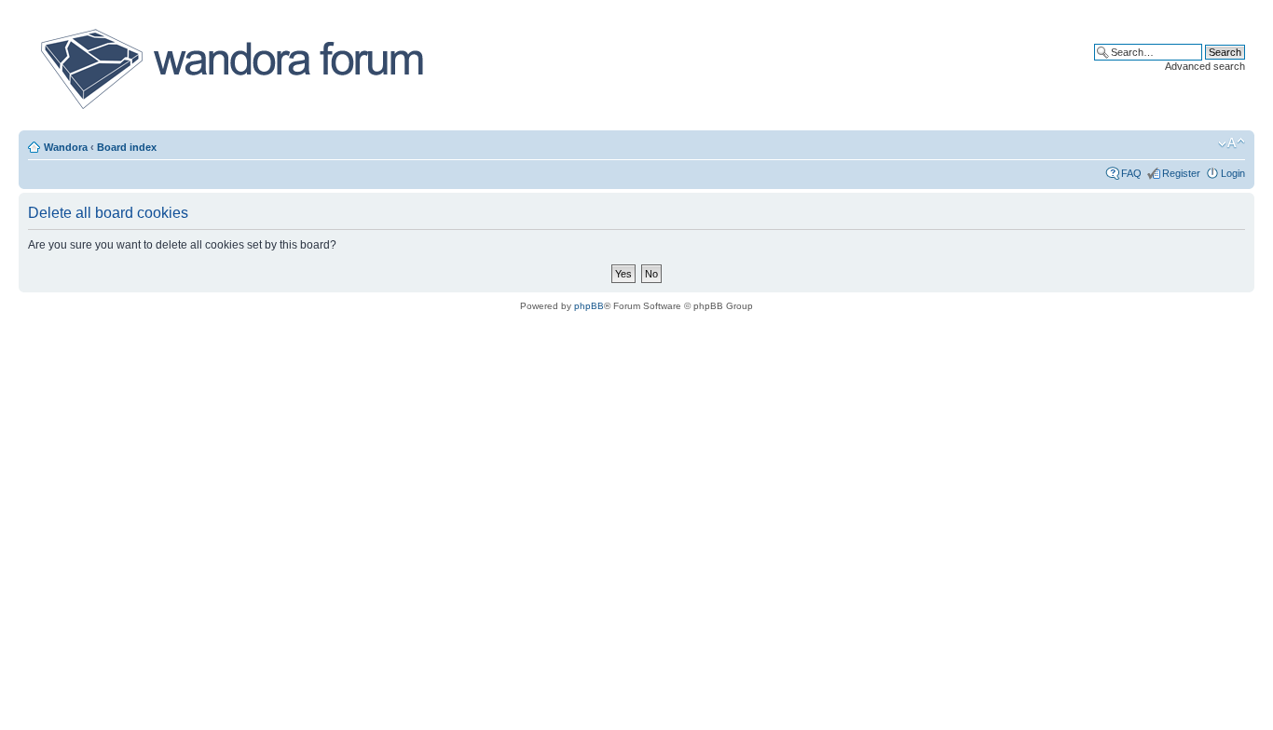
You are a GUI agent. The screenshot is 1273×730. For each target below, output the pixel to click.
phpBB (589, 306)
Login (1233, 173)
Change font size (1231, 143)
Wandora (66, 147)
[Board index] (230, 69)
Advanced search (1205, 66)
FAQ (1131, 173)
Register (1181, 173)
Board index (127, 147)
